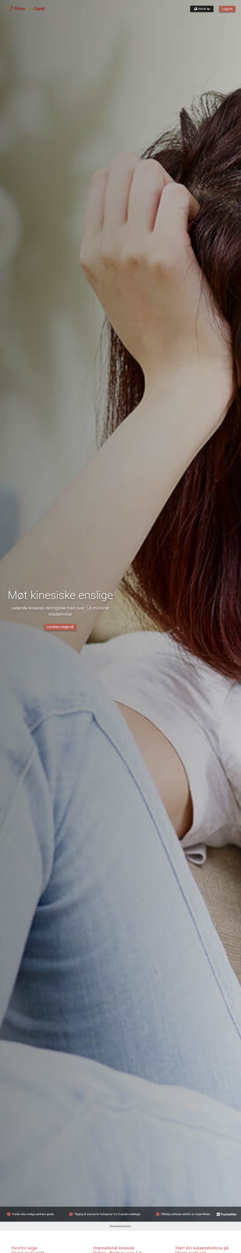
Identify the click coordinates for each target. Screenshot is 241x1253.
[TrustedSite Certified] (227, 1214)
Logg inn (227, 9)
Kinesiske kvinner (120, 1226)
